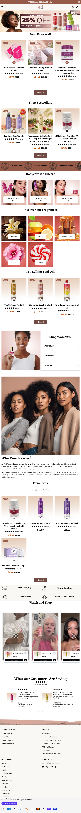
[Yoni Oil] (40, 192)
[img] (40, 682)
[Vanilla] (13, 228)
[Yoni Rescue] (40, 7)
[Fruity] (40, 228)
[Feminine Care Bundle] (13, 121)
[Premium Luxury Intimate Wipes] (40, 52)
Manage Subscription (50, 737)
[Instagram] (47, 767)
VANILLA (14, 237)
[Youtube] (52, 767)
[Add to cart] (14, 62)
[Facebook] (43, 767)
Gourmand (67, 237)
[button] (77, 7)
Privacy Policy (6, 733)
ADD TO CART (14, 660)
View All (40, 93)
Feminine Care (6, 780)
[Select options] (40, 131)
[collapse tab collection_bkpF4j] (78, 366)
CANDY (40, 263)
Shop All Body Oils (14, 199)
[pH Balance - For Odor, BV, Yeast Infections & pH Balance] (67, 121)
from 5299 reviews (40, 684)
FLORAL (14, 263)
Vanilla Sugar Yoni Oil (14, 305)
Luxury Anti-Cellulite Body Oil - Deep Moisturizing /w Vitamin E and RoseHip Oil (40, 139)
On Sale (35, 490)
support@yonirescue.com (51, 763)
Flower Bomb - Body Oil (40, 523)
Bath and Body (7, 773)
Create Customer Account (51, 740)
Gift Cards (46, 750)
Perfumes (4, 784)
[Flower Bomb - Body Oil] (40, 508)
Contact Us (5, 794)
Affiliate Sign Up (48, 747)
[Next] (65, 2)
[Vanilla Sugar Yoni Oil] (13, 290)
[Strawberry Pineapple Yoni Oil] (67, 290)
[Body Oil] (13, 192)
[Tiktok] (56, 767)
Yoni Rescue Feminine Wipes (14, 69)
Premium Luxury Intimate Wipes (40, 69)
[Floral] (13, 254)
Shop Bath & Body (67, 199)
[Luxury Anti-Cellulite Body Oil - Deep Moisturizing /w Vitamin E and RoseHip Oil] (40, 121)
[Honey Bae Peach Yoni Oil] (40, 290)
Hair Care (5, 777)
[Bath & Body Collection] (67, 192)
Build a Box (5, 790)
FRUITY (40, 237)
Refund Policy (6, 737)
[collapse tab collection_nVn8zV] (78, 346)
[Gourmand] (67, 228)
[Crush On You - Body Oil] (67, 508)
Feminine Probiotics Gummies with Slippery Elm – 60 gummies (67, 70)
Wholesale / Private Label (51, 754)
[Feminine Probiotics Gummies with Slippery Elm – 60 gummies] (67, 52)
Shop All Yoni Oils (40, 199)
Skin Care (4, 770)
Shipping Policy (7, 740)
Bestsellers (5, 767)
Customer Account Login (51, 744)
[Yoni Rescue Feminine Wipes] (13, 52)
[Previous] (16, 2)
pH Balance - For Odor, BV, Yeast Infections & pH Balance (67, 139)
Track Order (46, 733)
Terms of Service (7, 744)
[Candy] (40, 254)
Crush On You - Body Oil (67, 523)
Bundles (45, 490)
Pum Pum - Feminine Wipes (13, 566)
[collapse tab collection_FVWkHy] (78, 356)
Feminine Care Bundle (14, 136)
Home (3, 763)
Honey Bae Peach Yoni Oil (40, 305)
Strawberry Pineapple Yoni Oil (67, 306)
